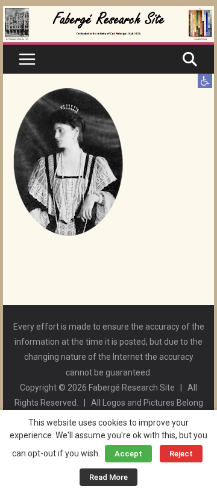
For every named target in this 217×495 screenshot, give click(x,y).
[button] (205, 81)
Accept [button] (128, 453)
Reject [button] (181, 453)
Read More (108, 477)
